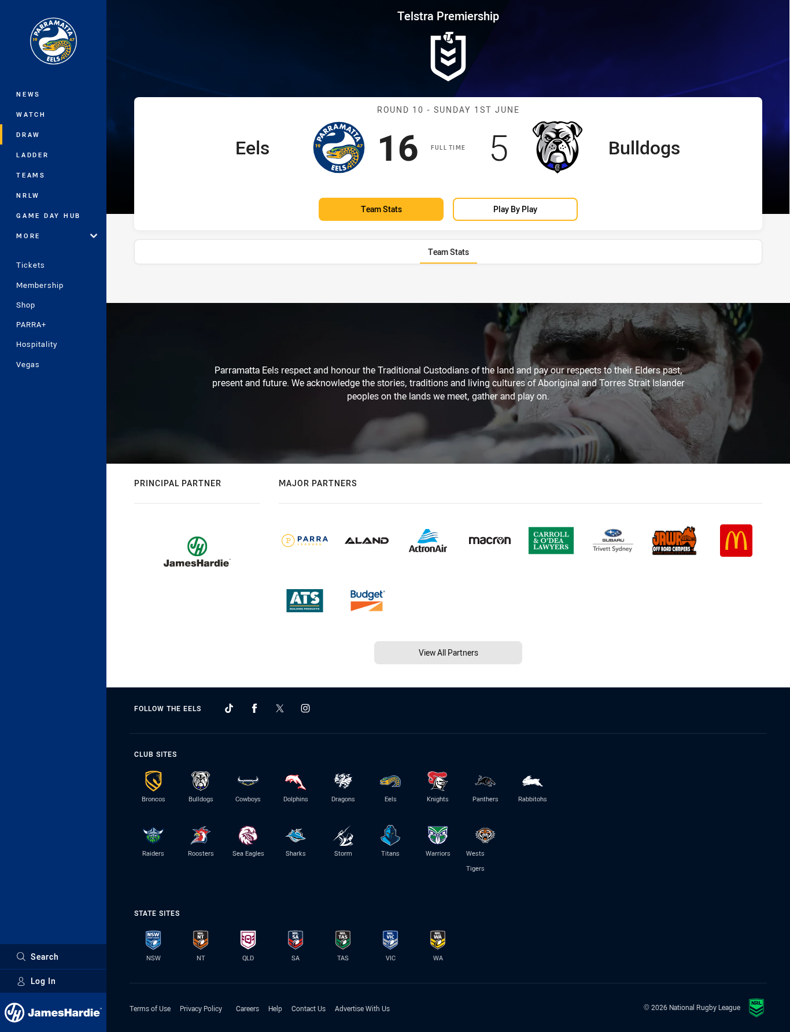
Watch (31, 114)
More (28, 235)
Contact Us (308, 1008)
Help (275, 1008)
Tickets (30, 265)
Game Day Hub (48, 215)
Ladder (32, 154)
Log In (43, 980)
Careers (247, 1008)
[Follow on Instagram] (305, 708)
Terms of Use (150, 1008)
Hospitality (36, 344)
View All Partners (448, 652)
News (28, 94)
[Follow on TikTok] (229, 708)
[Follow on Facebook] (254, 708)
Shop (25, 304)
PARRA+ (31, 324)
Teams (31, 175)
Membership (40, 285)
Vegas (28, 364)
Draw (28, 134)
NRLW (28, 195)
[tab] (448, 252)
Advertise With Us (362, 1008)
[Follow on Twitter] (280, 708)
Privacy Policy (201, 1008)
